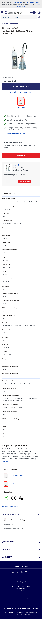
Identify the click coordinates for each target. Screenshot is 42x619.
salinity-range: (9, 175)
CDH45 (16, 165)
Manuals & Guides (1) (11, 514)
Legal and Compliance (23, 614)
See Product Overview (16, 134)
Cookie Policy (19, 612)
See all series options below (21, 92)
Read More (5, 461)
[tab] (21, 477)
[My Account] (39, 12)
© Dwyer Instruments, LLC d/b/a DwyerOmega (21, 608)
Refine (21, 155)
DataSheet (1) (8, 524)
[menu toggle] (2, 12)
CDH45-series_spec (16, 475)
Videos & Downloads (9, 507)
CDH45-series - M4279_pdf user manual (21, 520)
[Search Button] (39, 17)
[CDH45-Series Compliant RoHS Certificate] (6, 498)
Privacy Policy (9, 612)
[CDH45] (8, 168)
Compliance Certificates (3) (13, 528)
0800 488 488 (17, 2)
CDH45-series (14, 484)
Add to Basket (24, 181)
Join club (21, 591)
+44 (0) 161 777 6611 (32, 2)
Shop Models (21, 86)
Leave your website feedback (21, 599)
